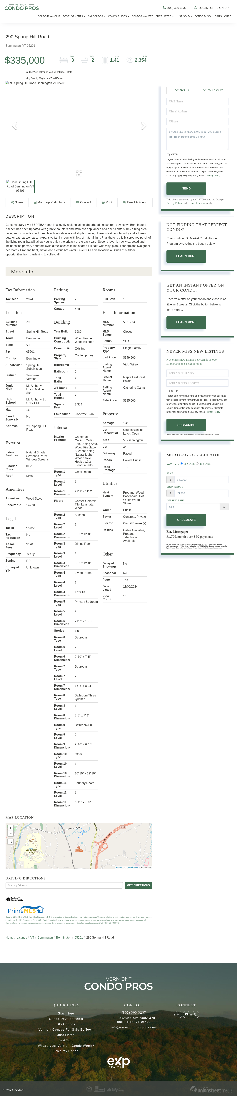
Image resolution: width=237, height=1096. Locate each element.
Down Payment (175, 487)
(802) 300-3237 (176, 7)
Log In (203, 7)
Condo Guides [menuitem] (117, 16)
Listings (22, 937)
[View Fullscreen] (10, 841)
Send (186, 188)
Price (169, 473)
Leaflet (119, 868)
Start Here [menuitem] (66, 1013)
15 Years (205, 464)
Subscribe (186, 425)
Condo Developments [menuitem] (66, 1018)
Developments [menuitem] (73, 16)
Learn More (186, 256)
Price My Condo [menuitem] (66, 1051)
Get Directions (138, 885)
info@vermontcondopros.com (134, 1027)
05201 (79, 937)
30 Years (189, 464)
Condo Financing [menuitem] (49, 16)
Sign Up (222, 7)
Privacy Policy (213, 175)
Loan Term (172, 464)
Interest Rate (175, 500)
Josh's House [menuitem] (222, 16)
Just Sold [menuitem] (183, 16)
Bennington (45, 937)
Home (10, 937)
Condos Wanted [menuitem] (142, 16)
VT (32, 937)
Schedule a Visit (213, 90)
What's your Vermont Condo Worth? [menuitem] (66, 1045)
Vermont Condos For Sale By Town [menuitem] (66, 1029)
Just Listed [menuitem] (163, 16)
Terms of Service (196, 203)
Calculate (186, 519)
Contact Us (182, 90)
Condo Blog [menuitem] (203, 16)
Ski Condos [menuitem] (95, 16)
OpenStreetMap (133, 868)
